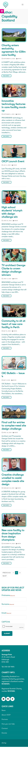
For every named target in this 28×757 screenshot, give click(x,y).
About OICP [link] (6, 715)
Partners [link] (5, 719)
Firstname (8, 595)
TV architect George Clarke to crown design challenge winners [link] (13, 270)
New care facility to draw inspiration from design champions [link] (13, 535)
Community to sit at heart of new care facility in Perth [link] (13, 324)
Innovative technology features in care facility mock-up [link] (14, 105)
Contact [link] (5, 728)
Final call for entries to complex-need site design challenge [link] (14, 425)
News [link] (19, 58)
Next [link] (5, 576)
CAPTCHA (6, 622)
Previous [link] (7, 573)
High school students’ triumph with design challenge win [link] (12, 212)
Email (6, 613)
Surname (8, 604)
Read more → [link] (6, 75)
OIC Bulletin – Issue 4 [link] (13, 375)
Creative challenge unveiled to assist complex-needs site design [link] (13, 479)
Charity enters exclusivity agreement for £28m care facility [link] (14, 50)
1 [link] (13, 573)
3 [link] (19, 573)
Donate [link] (4, 733)
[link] (2, 11)
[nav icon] (23, 4)
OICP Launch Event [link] (13, 161)
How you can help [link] (8, 724)
